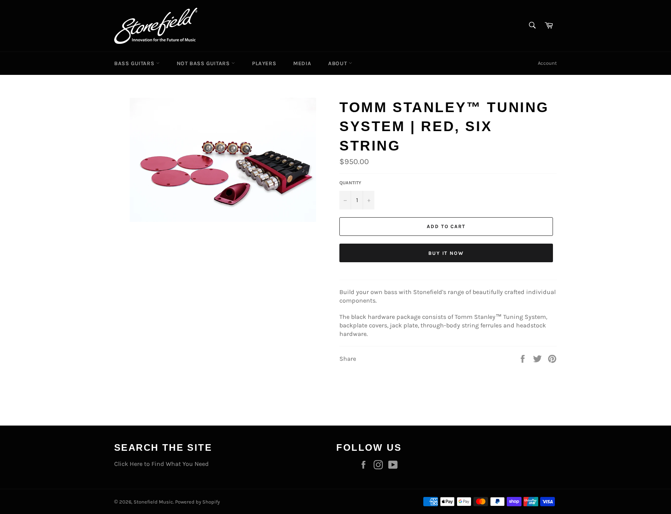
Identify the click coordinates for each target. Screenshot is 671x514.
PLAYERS (264, 63)
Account (547, 63)
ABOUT (338, 63)
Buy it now (446, 253)
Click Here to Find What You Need (161, 463)
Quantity (350, 182)
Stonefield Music (153, 502)
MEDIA (302, 63)
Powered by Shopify (197, 502)
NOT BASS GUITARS (204, 63)
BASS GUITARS (135, 63)
